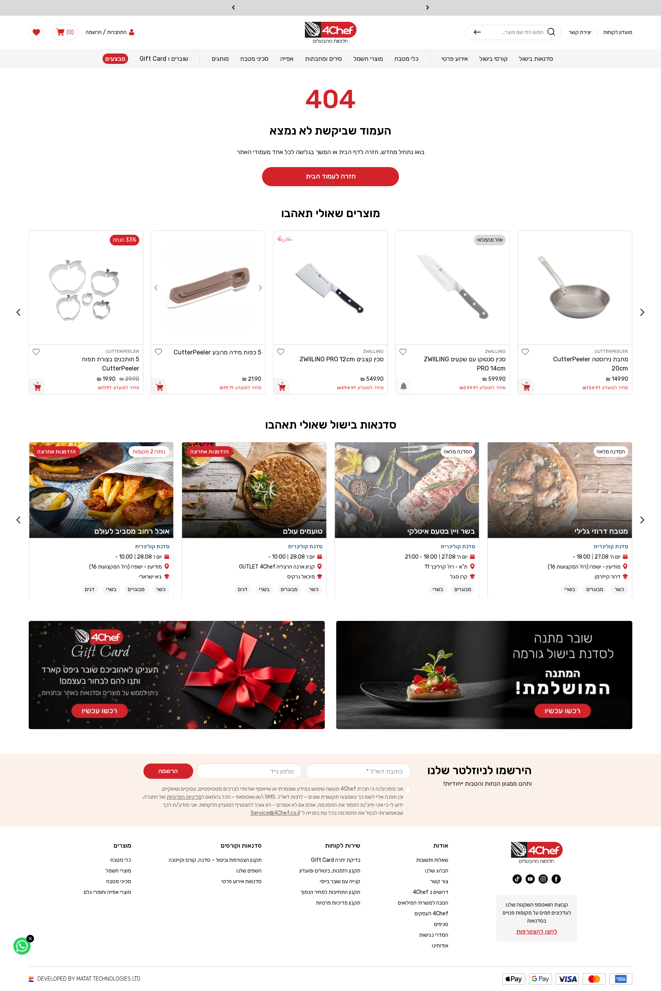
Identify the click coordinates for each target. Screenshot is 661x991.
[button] (65, 32)
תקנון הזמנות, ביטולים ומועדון (330, 871)
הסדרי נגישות (433, 935)
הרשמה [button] (94, 32)
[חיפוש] (477, 32)
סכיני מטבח (118, 881)
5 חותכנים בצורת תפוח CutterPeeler (110, 364)
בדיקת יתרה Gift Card (335, 860)
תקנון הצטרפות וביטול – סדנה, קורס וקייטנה (215, 860)
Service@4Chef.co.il (275, 813)
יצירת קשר (580, 32)
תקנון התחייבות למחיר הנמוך (330, 892)
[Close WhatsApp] (30, 938)
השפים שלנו (249, 871)
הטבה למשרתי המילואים (423, 903)
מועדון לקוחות (617, 32)
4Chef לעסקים (431, 913)
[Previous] (260, 287)
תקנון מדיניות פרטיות (338, 903)
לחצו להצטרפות (536, 931)
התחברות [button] (117, 32)
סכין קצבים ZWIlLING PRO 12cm (342, 359)
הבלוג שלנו (436, 871)
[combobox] (512, 32)
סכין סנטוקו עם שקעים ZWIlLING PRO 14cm (465, 364)
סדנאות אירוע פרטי (241, 881)
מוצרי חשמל (118, 871)
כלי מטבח (121, 860)
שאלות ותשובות (432, 860)
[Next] (156, 287)
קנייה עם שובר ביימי (340, 881)
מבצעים (115, 58)
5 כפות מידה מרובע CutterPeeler (217, 352)
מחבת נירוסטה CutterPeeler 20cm (590, 364)
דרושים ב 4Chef (430, 892)
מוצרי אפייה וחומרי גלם (107, 892)
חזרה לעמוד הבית (331, 176)
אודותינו (440, 945)
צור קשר (439, 881)
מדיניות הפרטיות (184, 797)
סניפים (441, 924)
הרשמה (168, 771)
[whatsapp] (22, 946)
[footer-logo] (537, 852)
